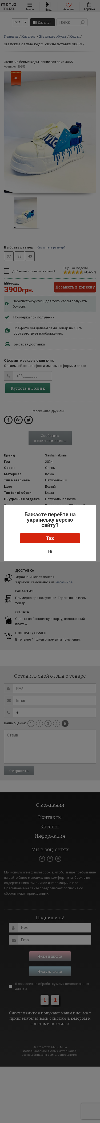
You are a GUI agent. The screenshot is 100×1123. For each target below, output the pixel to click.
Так (50, 538)
